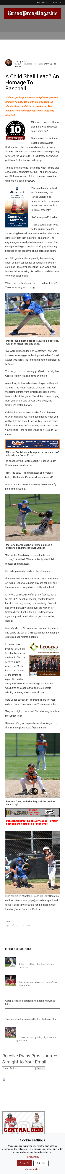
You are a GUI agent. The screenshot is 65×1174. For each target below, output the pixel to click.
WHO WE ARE (42, 2)
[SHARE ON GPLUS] (18, 925)
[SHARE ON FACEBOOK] (13, 925)
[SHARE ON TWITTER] (7, 925)
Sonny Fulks (21, 61)
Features (48, 64)
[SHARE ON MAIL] (28, 925)
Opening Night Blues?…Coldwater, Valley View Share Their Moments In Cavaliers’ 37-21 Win (38, 1030)
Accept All (24, 1163)
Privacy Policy (32, 1157)
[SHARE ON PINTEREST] (23, 925)
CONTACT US (55, 2)
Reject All (41, 1163)
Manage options (32, 1169)
